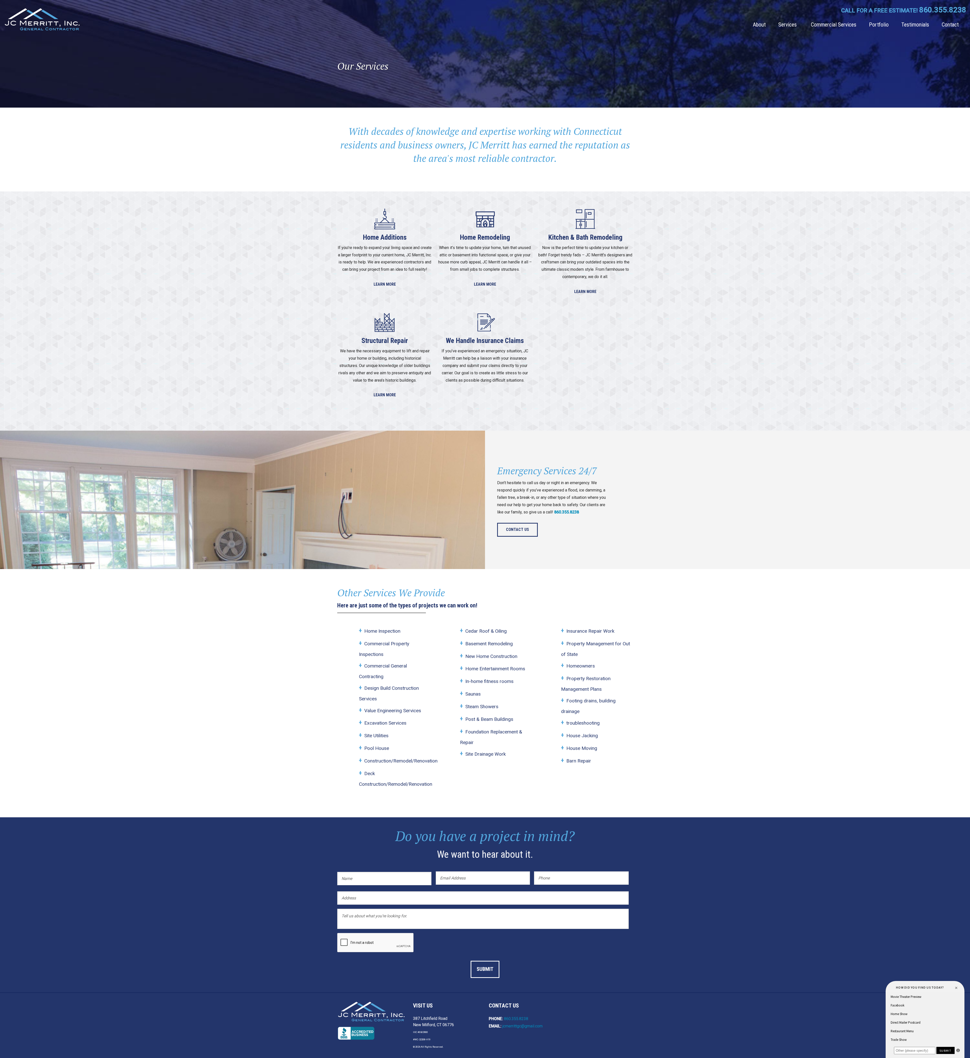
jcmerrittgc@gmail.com (522, 1026)
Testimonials (915, 24)
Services (787, 24)
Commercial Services (833, 24)
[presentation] (375, 943)
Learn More (385, 284)
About (759, 24)
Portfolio (879, 24)
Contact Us (517, 529)
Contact (950, 24)
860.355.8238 (942, 10)
